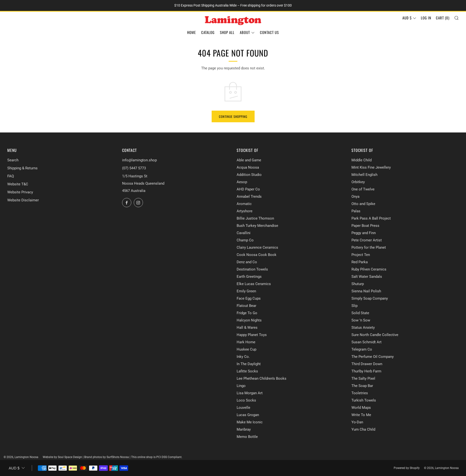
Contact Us (269, 32)
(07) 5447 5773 (134, 168)
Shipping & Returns (22, 168)
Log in (426, 17)
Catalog (208, 32)
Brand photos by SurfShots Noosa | (107, 457)
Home (191, 32)
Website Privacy (20, 192)
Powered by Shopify (407, 468)
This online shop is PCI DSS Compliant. (156, 457)
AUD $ (407, 17)
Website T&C (17, 184)
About (245, 32)
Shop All (227, 32)
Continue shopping (233, 116)
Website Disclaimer (23, 200)
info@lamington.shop (139, 160)
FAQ (10, 176)
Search (12, 160)
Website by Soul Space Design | (63, 457)
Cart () (442, 17)
